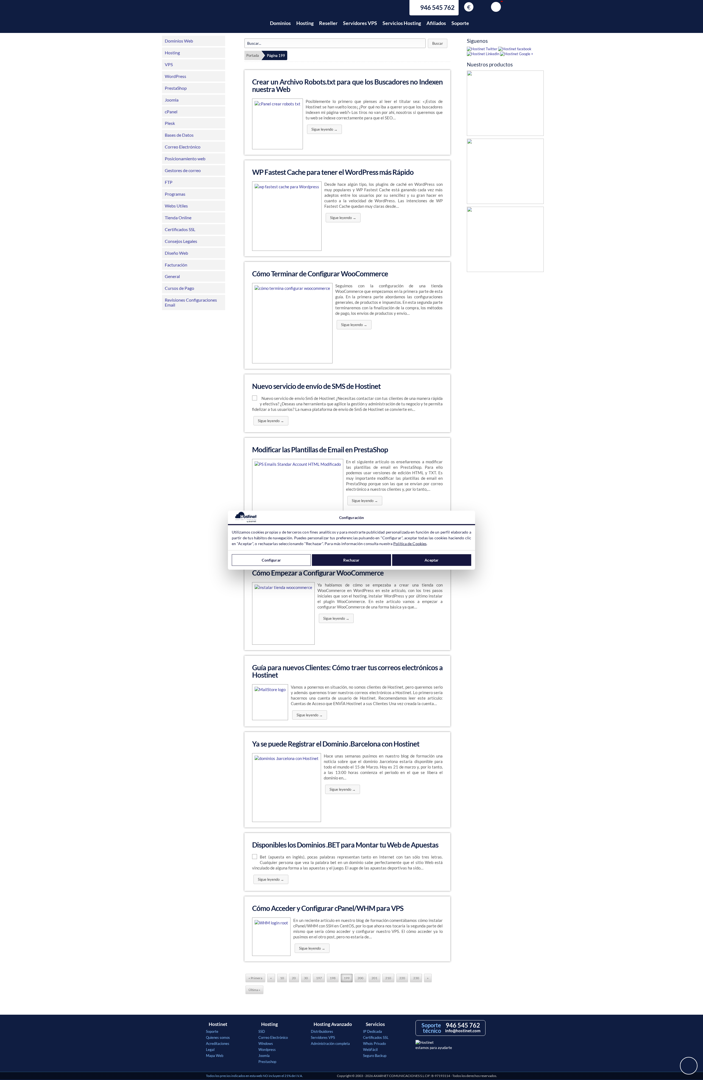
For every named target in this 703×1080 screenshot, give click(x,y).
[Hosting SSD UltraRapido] (505, 105)
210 (388, 978)
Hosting (305, 23)
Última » (254, 990)
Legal (210, 1049)
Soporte (460, 23)
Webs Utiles (176, 205)
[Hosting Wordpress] (505, 241)
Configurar (271, 560)
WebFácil (370, 1049)
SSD (261, 1031)
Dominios (280, 23)
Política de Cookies (409, 543)
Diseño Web (176, 253)
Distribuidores (322, 1031)
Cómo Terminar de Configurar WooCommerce (320, 273)
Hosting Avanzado (333, 1024)
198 (333, 978)
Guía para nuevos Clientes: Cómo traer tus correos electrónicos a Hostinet (347, 671)
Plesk (170, 123)
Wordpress (267, 1049)
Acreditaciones (217, 1043)
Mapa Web (214, 1055)
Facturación (176, 264)
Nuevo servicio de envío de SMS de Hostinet (316, 386)
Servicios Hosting (402, 23)
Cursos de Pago (179, 288)
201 (374, 978)
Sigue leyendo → (324, 129)
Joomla (171, 99)
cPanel (171, 111)
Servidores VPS (360, 23)
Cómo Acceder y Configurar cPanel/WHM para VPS (327, 908)
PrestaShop (176, 88)
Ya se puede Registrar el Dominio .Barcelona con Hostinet (335, 743)
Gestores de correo (183, 170)
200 (360, 978)
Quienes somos (218, 1037)
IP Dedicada (372, 1031)
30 (306, 978)
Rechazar (351, 560)
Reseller (328, 23)
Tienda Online (178, 217)
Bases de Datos (179, 135)
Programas (175, 194)
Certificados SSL (180, 229)
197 (319, 978)
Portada (252, 55)
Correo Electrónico (182, 146)
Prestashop (267, 1061)
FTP (168, 182)
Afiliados (436, 23)
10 (282, 978)
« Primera (255, 978)
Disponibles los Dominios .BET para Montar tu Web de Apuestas (345, 844)
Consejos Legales (181, 241)
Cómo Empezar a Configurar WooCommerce (318, 572)
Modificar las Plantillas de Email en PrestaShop (320, 449)
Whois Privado (374, 1043)
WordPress (175, 76)
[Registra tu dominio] (505, 173)
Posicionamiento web (185, 158)
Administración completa (330, 1043)
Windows (265, 1043)
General (172, 276)
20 (294, 978)
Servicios (375, 1024)
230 (416, 978)
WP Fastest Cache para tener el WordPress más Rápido (333, 172)
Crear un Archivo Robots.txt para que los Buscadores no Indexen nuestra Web (347, 85)
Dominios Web (179, 40)
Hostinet (230, 20)
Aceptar (432, 560)
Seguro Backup (374, 1055)
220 (402, 978)
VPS (169, 64)
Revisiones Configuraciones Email (191, 302)
